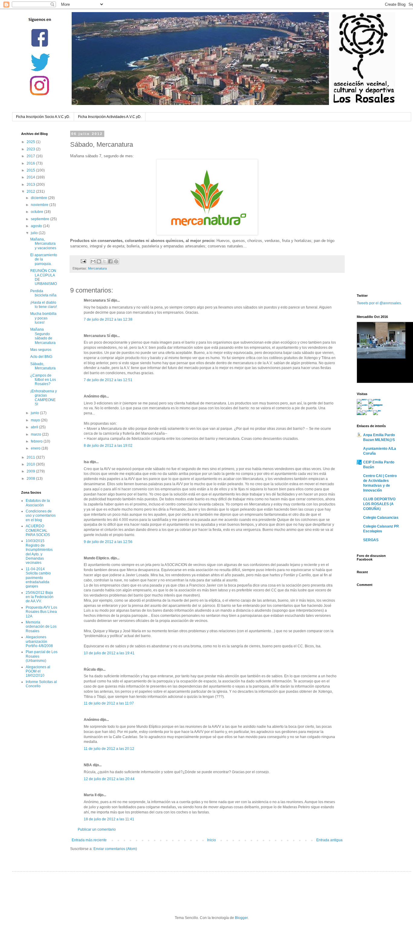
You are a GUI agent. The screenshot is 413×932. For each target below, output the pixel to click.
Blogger (241, 918)
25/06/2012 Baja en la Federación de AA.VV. (40, 596)
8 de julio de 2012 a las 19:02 (108, 445)
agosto (37, 226)
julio (35, 233)
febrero (37, 441)
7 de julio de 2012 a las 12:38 (108, 319)
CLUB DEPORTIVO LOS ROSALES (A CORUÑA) (379, 504)
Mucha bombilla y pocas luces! (43, 318)
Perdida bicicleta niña (43, 293)
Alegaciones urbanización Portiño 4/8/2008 (39, 641)
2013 (31, 184)
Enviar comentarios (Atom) (115, 849)
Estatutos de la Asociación (38, 503)
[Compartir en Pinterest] (116, 261)
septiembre (40, 219)
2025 (31, 142)
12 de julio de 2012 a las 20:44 (109, 779)
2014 (31, 177)
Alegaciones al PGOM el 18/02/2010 (38, 671)
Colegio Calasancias (380, 517)
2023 (31, 149)
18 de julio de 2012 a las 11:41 (109, 819)
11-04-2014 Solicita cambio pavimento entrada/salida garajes (38, 578)
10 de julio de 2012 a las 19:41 (109, 653)
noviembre (40, 205)
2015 (31, 170)
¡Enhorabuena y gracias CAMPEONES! (43, 397)
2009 (31, 471)
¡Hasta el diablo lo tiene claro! (43, 304)
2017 (31, 156)
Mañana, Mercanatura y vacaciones (43, 243)
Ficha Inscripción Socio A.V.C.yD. (43, 117)
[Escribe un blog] (99, 261)
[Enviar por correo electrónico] (93, 261)
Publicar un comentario (97, 829)
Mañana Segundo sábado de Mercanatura (43, 336)
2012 (31, 191)
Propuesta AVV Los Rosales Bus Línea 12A (41, 611)
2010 (31, 464)
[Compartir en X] (105, 261)
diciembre (39, 198)
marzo (36, 434)
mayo (36, 420)
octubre (37, 212)
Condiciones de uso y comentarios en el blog (41, 515)
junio (35, 413)
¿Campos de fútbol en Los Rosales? (43, 379)
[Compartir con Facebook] (110, 261)
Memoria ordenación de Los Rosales (41, 626)
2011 (31, 457)
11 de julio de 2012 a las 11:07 (109, 703)
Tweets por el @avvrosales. (379, 303)
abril (35, 427)
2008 (31, 478)
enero (36, 448)
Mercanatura (97, 268)
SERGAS (371, 540)
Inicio (211, 840)
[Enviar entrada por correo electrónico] (83, 261)
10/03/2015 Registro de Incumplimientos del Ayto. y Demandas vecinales (39, 552)
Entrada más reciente (89, 840)
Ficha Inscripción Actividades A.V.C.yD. (109, 117)
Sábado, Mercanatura (43, 366)
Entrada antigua (329, 840)
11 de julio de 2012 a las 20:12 (109, 749)
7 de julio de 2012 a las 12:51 (108, 380)
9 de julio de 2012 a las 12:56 (108, 542)
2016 (31, 163)
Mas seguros (40, 350)
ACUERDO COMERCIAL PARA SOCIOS (38, 530)
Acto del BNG (41, 357)
